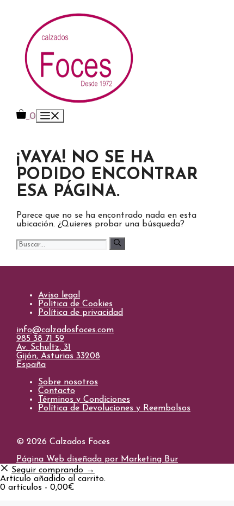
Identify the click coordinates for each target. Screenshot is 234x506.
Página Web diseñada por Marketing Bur (97, 459)
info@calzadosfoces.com (65, 330)
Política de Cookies (75, 304)
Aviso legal (59, 295)
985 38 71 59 (40, 338)
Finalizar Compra (34, 496)
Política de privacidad (80, 312)
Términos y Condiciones (84, 399)
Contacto (56, 391)
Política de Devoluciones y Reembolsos (114, 408)
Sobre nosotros (68, 382)
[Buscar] (117, 243)
